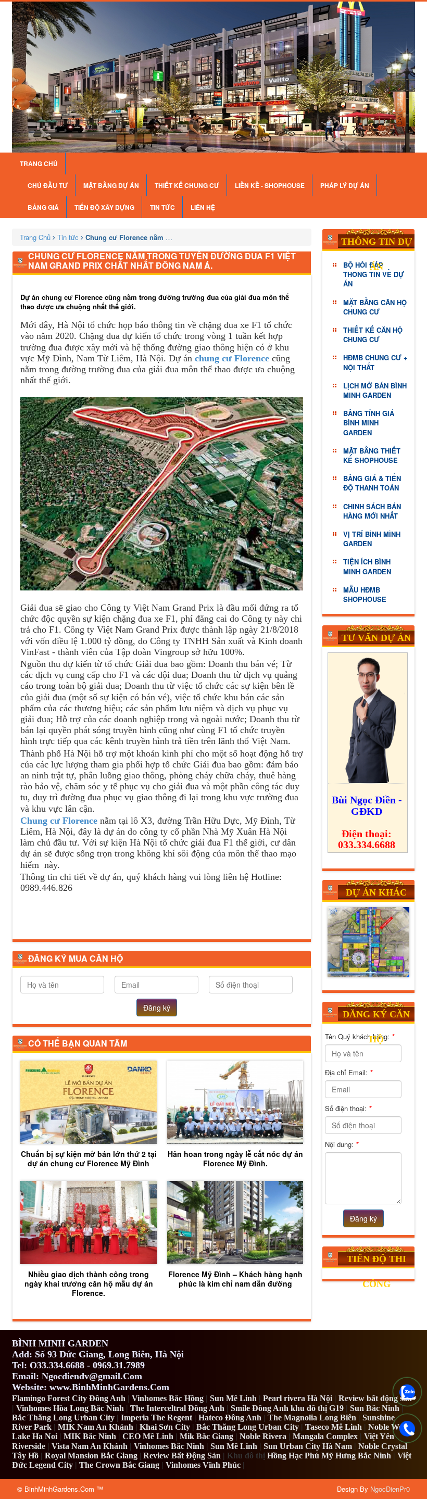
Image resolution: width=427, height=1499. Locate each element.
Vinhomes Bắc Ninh (169, 1446)
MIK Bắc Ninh (90, 1436)
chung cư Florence (232, 358)
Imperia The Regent (156, 1417)
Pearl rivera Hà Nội (297, 1398)
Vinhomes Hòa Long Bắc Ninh (70, 1408)
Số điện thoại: (348, 1108)
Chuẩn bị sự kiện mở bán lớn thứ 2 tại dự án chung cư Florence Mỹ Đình (89, 1158)
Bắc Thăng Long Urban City (63, 1417)
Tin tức (162, 207)
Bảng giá (43, 207)
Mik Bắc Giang (206, 1436)
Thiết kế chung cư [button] (187, 185)
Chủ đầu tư (48, 185)
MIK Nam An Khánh (95, 1426)
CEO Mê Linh (147, 1436)
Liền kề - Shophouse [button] (270, 185)
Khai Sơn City (165, 1426)
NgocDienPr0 (390, 1489)
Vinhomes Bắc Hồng (168, 1398)
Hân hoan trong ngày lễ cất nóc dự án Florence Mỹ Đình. (235, 1158)
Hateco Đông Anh (229, 1417)
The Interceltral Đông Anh (177, 1408)
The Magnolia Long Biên (312, 1417)
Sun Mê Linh (233, 1398)
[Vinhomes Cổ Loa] (368, 942)
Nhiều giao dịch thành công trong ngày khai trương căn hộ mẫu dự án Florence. (88, 1283)
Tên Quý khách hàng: (359, 1036)
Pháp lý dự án (344, 185)
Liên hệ (203, 207)
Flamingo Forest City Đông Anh (68, 1398)
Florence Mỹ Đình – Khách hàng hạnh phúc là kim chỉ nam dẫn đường (235, 1278)
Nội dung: (341, 1144)
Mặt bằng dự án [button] (111, 185)
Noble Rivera (263, 1436)
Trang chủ (39, 163)
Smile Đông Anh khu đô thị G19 (287, 1408)
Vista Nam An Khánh (90, 1446)
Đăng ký (156, 1007)
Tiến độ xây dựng (104, 207)
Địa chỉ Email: (348, 1072)
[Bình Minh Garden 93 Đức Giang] (213, 77)
